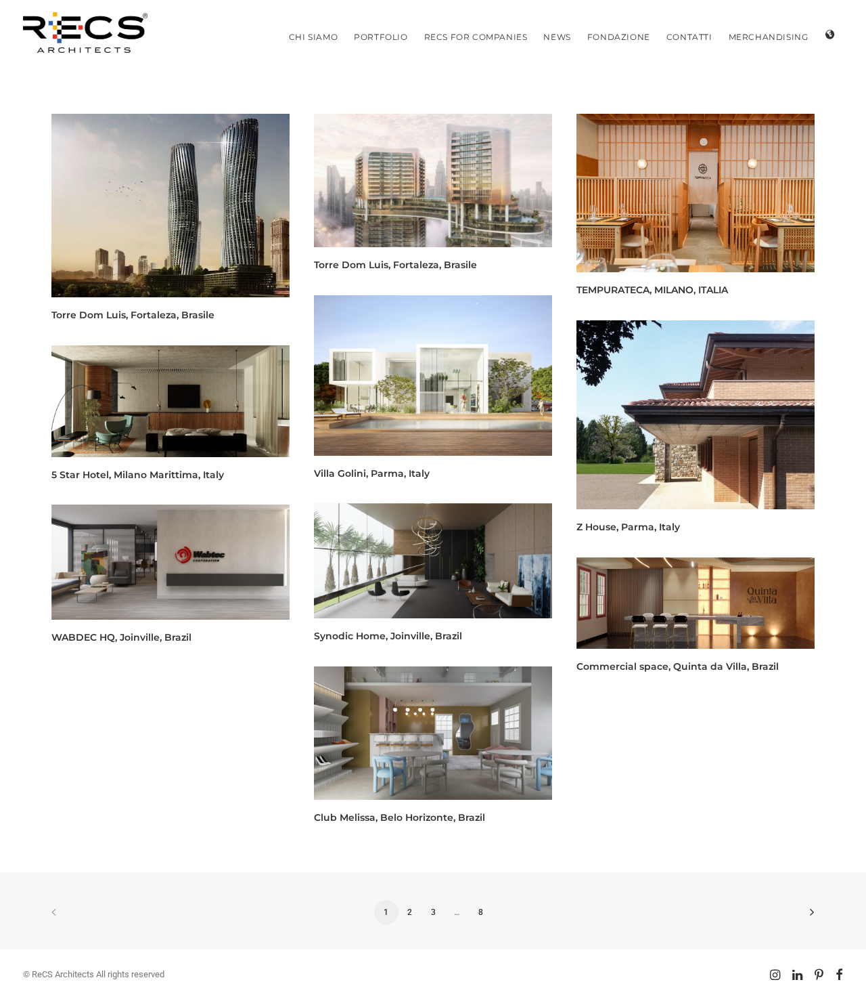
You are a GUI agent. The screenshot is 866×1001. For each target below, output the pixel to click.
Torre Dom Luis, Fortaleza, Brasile (132, 315)
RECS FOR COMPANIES (476, 37)
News (556, 37)
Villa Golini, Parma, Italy (372, 473)
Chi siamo (313, 37)
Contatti (689, 37)
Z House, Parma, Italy (628, 527)
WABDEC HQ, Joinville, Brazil (121, 637)
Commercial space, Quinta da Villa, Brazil (677, 666)
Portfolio (380, 37)
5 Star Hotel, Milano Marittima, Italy (137, 475)
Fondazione (618, 37)
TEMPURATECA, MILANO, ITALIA (652, 290)
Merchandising (768, 37)
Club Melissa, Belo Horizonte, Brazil (399, 817)
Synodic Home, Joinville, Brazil (388, 636)
